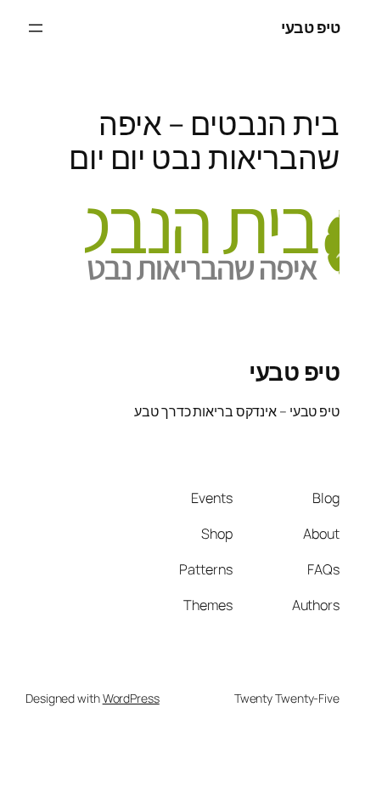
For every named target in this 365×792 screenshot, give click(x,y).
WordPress (131, 698)
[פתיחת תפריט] (35, 28)
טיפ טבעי (310, 27)
